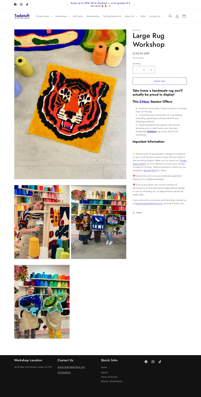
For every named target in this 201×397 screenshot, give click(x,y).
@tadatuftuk (150, 170)
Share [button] (139, 212)
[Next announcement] (133, 4)
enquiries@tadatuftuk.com (149, 203)
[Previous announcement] (67, 4)
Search (104, 372)
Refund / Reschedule (111, 381)
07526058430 (64, 372)
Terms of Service (109, 377)
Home (104, 367)
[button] (44, 16)
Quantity (137, 63)
